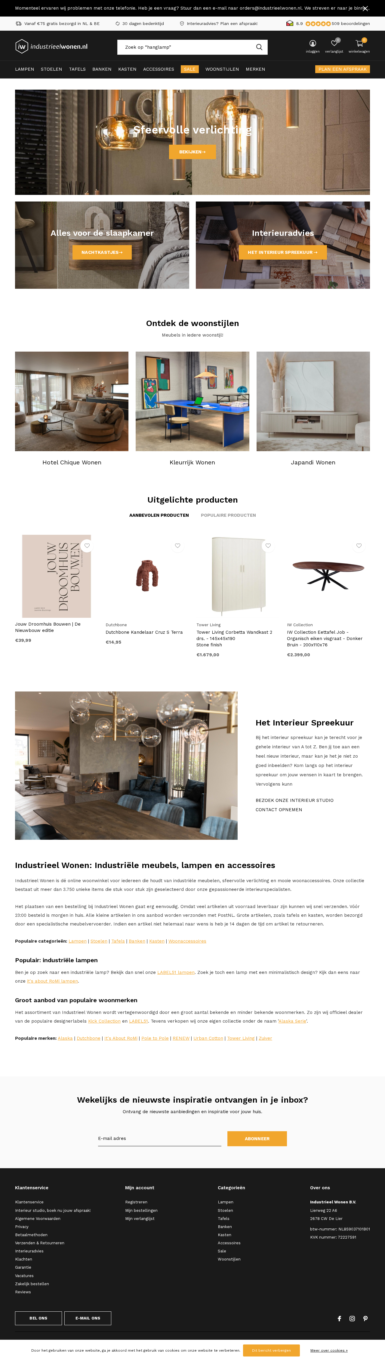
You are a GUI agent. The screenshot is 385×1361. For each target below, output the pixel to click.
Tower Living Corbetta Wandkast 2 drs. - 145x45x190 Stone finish (234, 639)
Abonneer (257, 1138)
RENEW (181, 1038)
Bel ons (38, 1318)
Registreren (136, 1202)
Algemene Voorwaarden (37, 1218)
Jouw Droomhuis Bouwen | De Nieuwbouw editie (48, 627)
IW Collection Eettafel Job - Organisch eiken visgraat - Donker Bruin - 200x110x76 (325, 639)
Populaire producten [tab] (228, 515)
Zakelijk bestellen (32, 1284)
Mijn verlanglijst (140, 1218)
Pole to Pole (155, 1038)
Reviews (23, 1292)
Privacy (22, 1226)
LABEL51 (138, 1021)
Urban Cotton (208, 1038)
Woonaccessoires (187, 941)
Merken (255, 69)
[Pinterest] (365, 1318)
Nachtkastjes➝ (102, 252)
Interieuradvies (29, 1251)
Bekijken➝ (192, 152)
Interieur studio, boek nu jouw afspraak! (53, 1210)
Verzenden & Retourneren (39, 1243)
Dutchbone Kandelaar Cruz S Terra (144, 632)
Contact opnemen (279, 809)
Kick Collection (104, 1021)
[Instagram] (352, 1318)
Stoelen (51, 69)
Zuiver (265, 1038)
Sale (190, 69)
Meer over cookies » (329, 1350)
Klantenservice (29, 1202)
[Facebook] (339, 1318)
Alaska (65, 1038)
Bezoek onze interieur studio (295, 800)
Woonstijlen (222, 69)
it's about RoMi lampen (52, 981)
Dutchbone (88, 1038)
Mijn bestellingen (141, 1210)
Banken (102, 69)
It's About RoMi (120, 1038)
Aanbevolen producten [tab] (159, 515)
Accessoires (158, 69)
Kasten (127, 69)
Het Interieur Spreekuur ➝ (283, 252)
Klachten (23, 1259)
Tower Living (241, 1038)
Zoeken (259, 47)
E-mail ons (87, 1318)
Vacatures (24, 1275)
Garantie (23, 1267)
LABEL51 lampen (176, 972)
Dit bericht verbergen (271, 1350)
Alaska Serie (292, 1021)
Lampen (24, 69)
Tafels (77, 69)
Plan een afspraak (343, 69)
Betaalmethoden (31, 1235)
